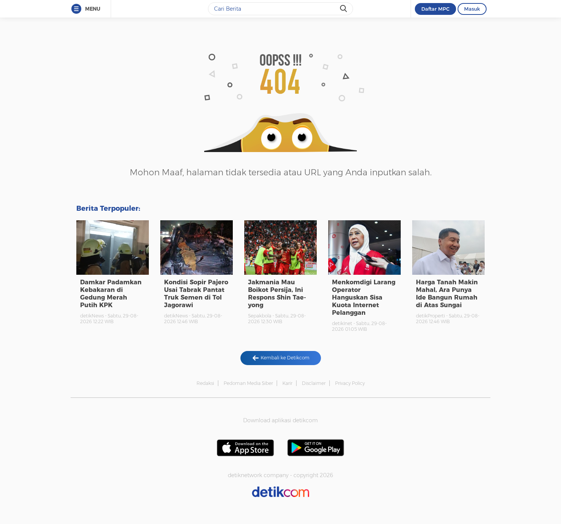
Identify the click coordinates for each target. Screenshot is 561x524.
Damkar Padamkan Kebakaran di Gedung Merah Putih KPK (111, 294)
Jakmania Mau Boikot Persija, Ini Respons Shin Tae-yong (277, 294)
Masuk (472, 9)
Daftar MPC (435, 9)
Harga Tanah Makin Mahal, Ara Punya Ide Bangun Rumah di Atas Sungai (447, 294)
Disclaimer (314, 383)
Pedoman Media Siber (248, 383)
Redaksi (205, 383)
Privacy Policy (350, 383)
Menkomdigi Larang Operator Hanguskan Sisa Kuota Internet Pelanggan (363, 297)
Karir (287, 383)
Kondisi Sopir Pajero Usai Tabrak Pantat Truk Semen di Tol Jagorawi (196, 294)
